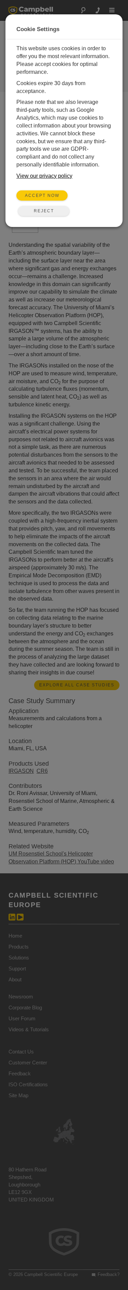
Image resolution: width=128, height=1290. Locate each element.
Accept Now (42, 195)
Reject (44, 211)
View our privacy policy (44, 176)
